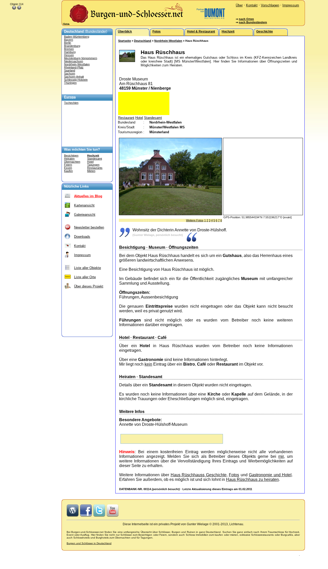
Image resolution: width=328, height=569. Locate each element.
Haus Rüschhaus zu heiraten (252, 479)
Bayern (68, 39)
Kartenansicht (84, 205)
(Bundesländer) (85, 31)
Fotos (234, 475)
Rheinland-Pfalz (74, 67)
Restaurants (94, 167)
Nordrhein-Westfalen (77, 64)
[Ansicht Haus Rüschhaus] (170, 214)
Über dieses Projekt (88, 286)
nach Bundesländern (253, 22)
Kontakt (252, 5)
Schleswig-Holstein (76, 79)
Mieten (91, 170)
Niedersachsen (73, 61)
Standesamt (94, 158)
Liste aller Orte (85, 277)
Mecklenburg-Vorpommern (80, 58)
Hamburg (70, 52)
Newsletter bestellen (89, 227)
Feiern (68, 164)
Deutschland (142, 40)
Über (239, 5)
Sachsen (69, 73)
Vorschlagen (270, 5)
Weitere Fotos (194, 220)
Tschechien (71, 102)
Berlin (67, 42)
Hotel (90, 161)
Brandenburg (72, 45)
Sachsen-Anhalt (74, 76)
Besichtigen (71, 155)
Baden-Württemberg (76, 36)
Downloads (82, 237)
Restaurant (126, 118)
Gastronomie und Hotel (270, 475)
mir (281, 456)
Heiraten (69, 158)
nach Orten (246, 18)
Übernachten (72, 161)
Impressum (290, 5)
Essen (68, 167)
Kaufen (68, 170)
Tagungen (93, 164)
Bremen (69, 48)
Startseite (124, 40)
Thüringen (70, 82)
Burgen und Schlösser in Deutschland (89, 543)
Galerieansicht (84, 214)
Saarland (69, 70)
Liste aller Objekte (87, 268)
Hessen (69, 55)
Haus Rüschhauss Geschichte (199, 475)
